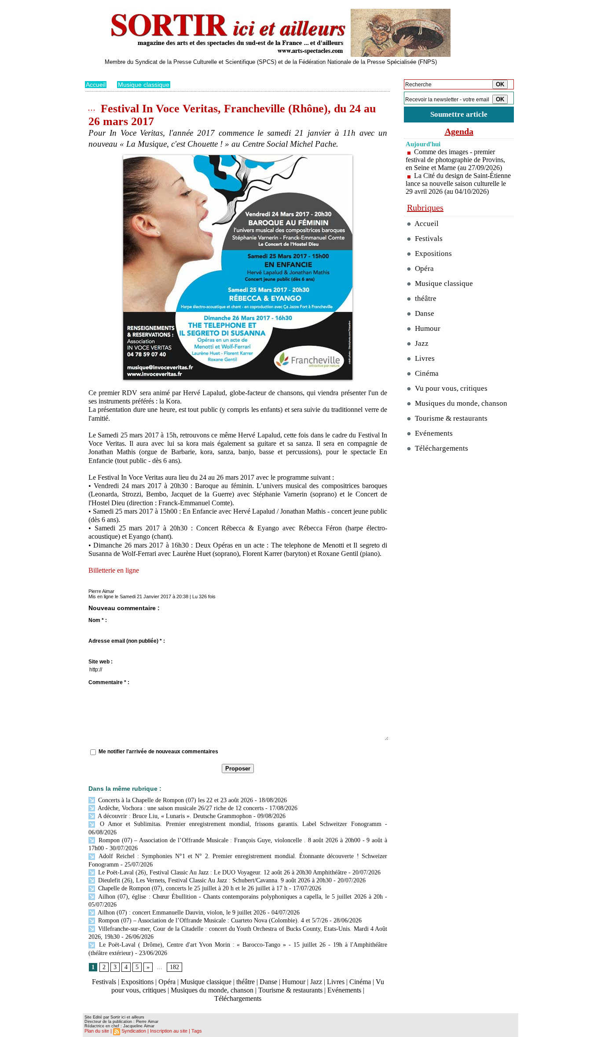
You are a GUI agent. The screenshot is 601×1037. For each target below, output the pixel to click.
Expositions (137, 981)
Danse (268, 981)
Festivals (104, 981)
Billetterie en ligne (113, 570)
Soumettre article (458, 114)
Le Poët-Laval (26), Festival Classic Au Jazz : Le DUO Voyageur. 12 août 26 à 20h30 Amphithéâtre (221, 872)
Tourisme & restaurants (290, 990)
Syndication (133, 1030)
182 (174, 967)
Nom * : (97, 620)
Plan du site (96, 1030)
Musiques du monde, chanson (212, 990)
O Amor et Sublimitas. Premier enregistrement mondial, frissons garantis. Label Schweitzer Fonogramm (238, 824)
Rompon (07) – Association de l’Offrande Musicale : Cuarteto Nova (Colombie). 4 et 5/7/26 (212, 920)
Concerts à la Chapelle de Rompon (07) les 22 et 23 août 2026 (174, 800)
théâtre (245, 981)
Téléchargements (237, 998)
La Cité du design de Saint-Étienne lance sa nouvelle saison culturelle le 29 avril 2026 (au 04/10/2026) (458, 183)
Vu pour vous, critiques (450, 388)
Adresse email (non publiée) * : (126, 641)
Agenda (459, 131)
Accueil (96, 84)
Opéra (167, 981)
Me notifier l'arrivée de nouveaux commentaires (158, 751)
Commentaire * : (108, 682)
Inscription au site (168, 1030)
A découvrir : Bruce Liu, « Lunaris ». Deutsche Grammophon (174, 816)
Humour (293, 981)
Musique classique (143, 84)
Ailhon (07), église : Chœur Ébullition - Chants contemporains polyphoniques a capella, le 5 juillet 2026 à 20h (239, 896)
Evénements (344, 990)
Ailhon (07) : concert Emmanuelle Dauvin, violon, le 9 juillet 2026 (181, 912)
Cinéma (360, 981)
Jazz (316, 981)
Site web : (100, 662)
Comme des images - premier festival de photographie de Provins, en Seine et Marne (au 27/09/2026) (455, 159)
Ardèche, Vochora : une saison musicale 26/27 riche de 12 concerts (180, 808)
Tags (196, 1030)
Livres (335, 981)
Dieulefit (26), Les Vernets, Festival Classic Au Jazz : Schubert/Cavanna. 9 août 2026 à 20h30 (214, 880)
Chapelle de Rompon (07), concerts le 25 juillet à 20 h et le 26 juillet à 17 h (191, 888)
